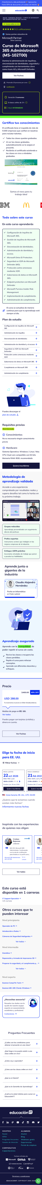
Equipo (4, 1134)
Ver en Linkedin (24, 858)
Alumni (24, 1134)
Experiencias (26, 1142)
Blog (23, 1137)
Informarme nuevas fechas (15, 806)
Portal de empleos (29, 1145)
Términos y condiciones (21, 1176)
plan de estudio (10, 414)
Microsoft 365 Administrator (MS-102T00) (12, 858)
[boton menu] (4, 10)
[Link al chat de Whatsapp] (38, 1181)
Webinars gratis (28, 1139)
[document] (17, 850)
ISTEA (4, 1137)
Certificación (11, 87)
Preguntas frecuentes (10, 1139)
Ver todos (6, 714)
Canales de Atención (10, 1142)
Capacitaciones (8, 1151)
